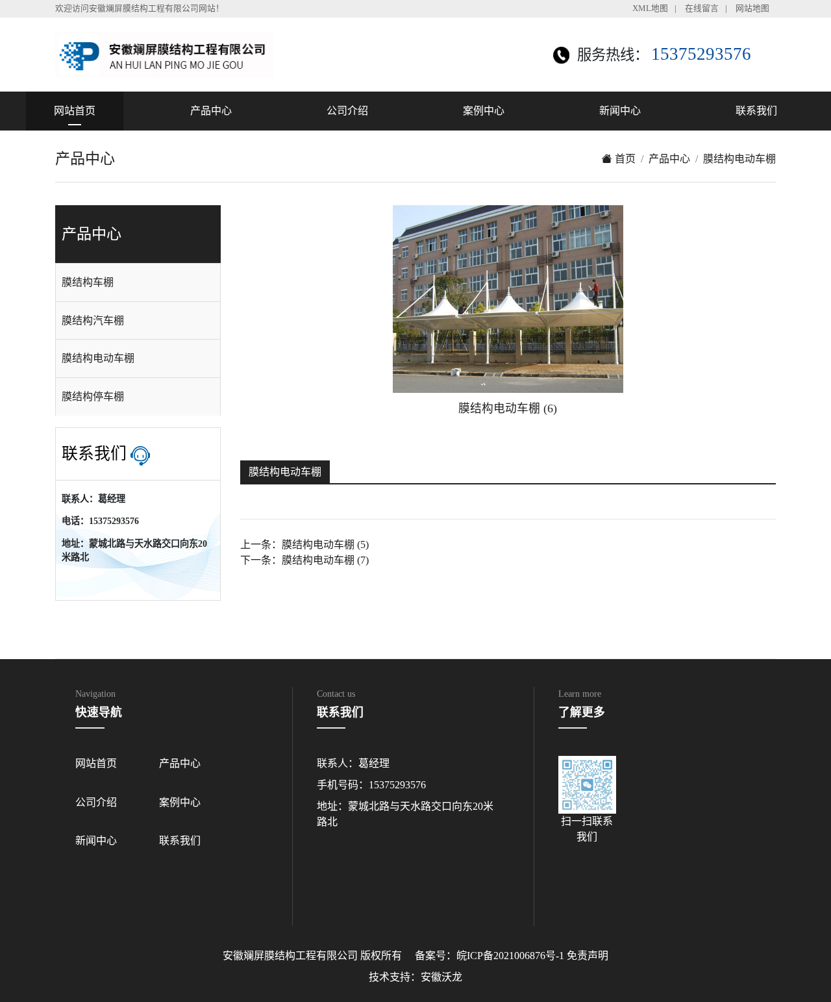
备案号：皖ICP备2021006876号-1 (489, 955)
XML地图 (650, 8)
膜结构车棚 (88, 282)
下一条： (304, 560)
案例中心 (483, 110)
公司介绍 (347, 110)
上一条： (304, 544)
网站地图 (752, 8)
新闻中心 (620, 110)
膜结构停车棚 (93, 396)
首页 (624, 158)
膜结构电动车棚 (739, 158)
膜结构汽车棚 (93, 320)
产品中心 (211, 110)
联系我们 (756, 110)
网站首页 (74, 110)
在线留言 (702, 8)
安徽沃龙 (441, 977)
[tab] (138, 282)
